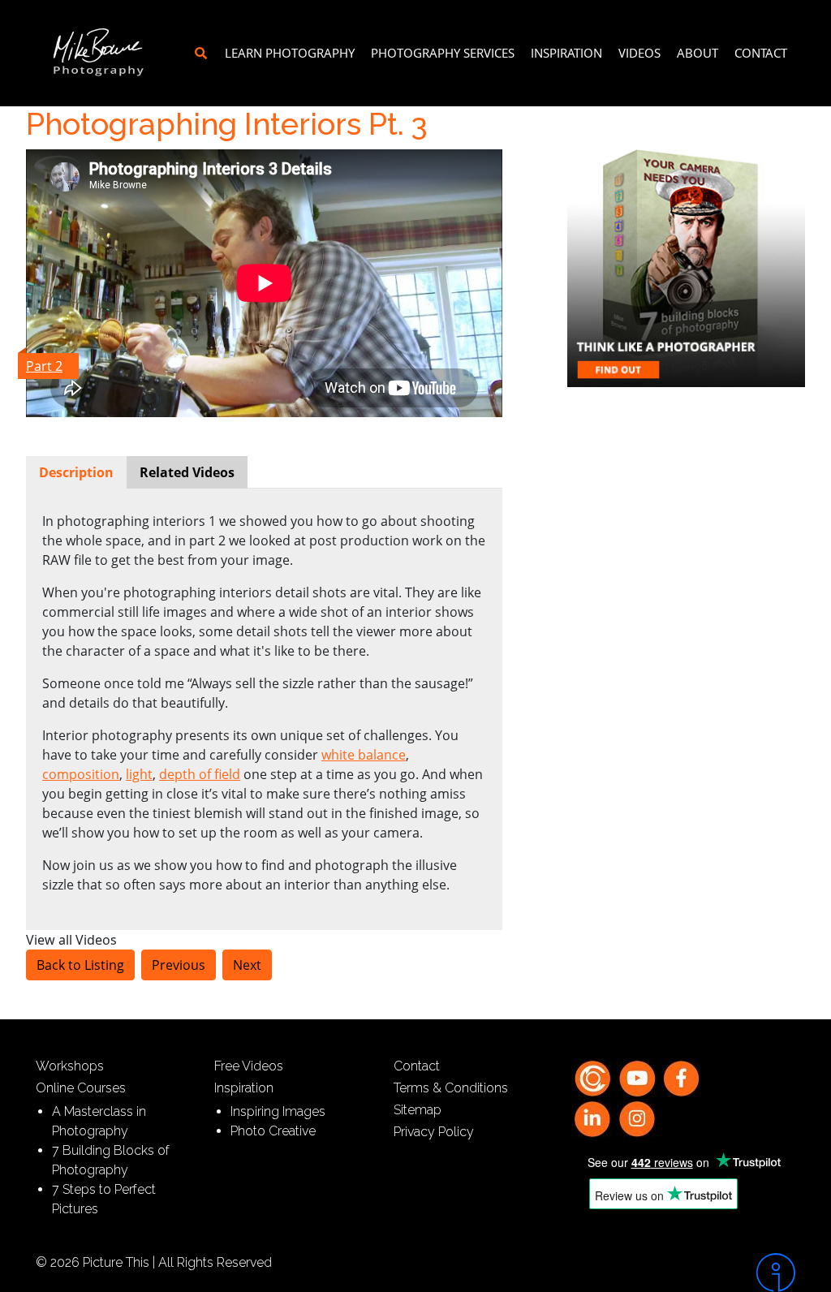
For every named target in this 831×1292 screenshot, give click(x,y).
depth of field (199, 774)
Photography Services (443, 53)
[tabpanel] (264, 702)
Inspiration (566, 53)
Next (247, 965)
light (139, 774)
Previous (178, 965)
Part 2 (44, 366)
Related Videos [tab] (187, 472)
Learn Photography (290, 53)
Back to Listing (80, 965)
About (697, 53)
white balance (363, 755)
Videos (639, 53)
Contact (760, 53)
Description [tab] (76, 472)
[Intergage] (707, 1272)
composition (80, 774)
